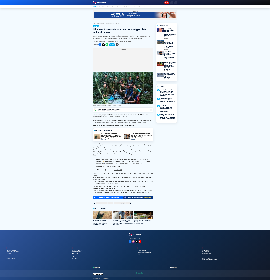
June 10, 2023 (118, 170)
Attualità (98, 23)
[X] (136, 241)
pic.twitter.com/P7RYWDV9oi (113, 166)
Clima (145, 6)
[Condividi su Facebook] (99, 44)
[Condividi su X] (103, 44)
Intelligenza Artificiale (137, 6)
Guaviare (104, 203)
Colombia (136, 122)
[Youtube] (140, 241)
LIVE (167, 2)
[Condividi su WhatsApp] (106, 44)
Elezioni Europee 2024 (104, 6)
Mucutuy (129, 203)
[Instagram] (133, 241)
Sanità (149, 6)
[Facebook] (130, 241)
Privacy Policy (96, 267)
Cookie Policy (174, 267)
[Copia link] (117, 44)
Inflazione (113, 6)
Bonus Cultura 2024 (122, 6)
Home (94, 23)
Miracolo (110, 203)
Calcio (129, 6)
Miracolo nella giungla (119, 203)
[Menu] (175, 2)
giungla (98, 203)
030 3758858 (206, 255)
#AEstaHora (99, 159)
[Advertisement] (123, 60)
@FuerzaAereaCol (118, 159)
